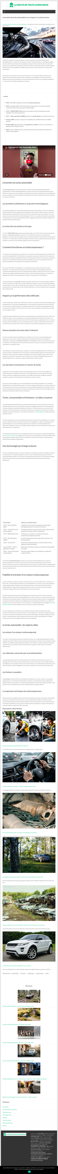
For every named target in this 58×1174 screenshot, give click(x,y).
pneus (48, 1147)
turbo (47, 973)
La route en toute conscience (10, 24)
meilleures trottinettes (45, 1143)
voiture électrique (39, 1158)
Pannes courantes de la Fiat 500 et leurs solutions (15, 745)
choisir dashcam (38, 1135)
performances (43, 1147)
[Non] (56, 1170)
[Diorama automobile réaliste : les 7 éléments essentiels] (29, 1015)
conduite (32, 1138)
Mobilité (5, 1117)
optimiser (39, 1147)
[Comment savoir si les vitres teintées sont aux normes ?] (29, 947)
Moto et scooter (7, 1120)
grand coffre (35, 1141)
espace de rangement (35, 1139)
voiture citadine (33, 1155)
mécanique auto (34, 1147)
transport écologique (46, 1149)
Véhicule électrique (7, 1123)
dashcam (37, 1138)
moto (47, 1146)
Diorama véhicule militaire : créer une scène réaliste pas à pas (18, 1006)
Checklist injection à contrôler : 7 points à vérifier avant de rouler (19, 786)
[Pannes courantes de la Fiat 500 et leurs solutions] (29, 727)
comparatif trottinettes (47, 1136)
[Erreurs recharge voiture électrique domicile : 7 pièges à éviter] (29, 1051)
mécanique (31, 973)
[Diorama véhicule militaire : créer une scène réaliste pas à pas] (29, 997)
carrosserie (33, 1135)
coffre (41, 1136)
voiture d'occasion (36, 1156)
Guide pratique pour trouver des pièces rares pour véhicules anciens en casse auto (24, 925)
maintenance (41, 1141)
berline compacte (52, 1133)
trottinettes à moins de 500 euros (37, 1150)
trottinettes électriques (38, 1152)
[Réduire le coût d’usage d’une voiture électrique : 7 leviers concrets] (29, 1088)
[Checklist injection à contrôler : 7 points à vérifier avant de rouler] (29, 768)
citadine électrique (50, 1135)
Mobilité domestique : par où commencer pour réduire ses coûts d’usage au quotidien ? (25, 1079)
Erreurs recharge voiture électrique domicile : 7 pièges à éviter (18, 1060)
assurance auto (33, 1133)
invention (23, 973)
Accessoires (6, 1107)
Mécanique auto (22, 24)
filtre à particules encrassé (11, 435)
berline (46, 1133)
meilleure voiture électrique (36, 1144)
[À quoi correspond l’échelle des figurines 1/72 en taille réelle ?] (29, 1033)
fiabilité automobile (42, 1139)
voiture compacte (40, 1155)
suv (50, 1147)
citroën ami (35, 1136)
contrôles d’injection (39, 412)
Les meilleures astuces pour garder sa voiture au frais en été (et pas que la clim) (23, 877)
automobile (15, 973)
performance (39, 973)
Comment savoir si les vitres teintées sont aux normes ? (17, 965)
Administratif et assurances (10, 1109)
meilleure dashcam (48, 1141)
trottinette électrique (38, 1153)
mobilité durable (44, 1144)
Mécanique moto (7, 1115)
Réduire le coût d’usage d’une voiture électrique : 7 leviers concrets (20, 1097)
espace (50, 1138)
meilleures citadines (34, 1143)
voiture (49, 1153)
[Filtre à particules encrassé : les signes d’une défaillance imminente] (29, 811)
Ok (29, 1171)
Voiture (4, 1125)
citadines (44, 1135)
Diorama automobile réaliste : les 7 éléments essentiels (17, 1024)
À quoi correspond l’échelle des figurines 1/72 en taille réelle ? (18, 1042)
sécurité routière (36, 1149)
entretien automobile (44, 1138)
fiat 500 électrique (50, 1139)
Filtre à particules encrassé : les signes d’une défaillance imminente (20, 832)
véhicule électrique (37, 1160)
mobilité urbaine (38, 1146)
